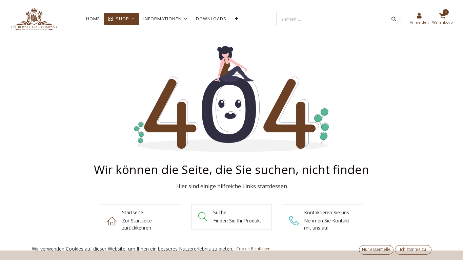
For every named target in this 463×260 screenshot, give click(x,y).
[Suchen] (394, 19)
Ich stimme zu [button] (413, 249)
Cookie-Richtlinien (253, 249)
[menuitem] (93, 19)
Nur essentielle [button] (376, 249)
